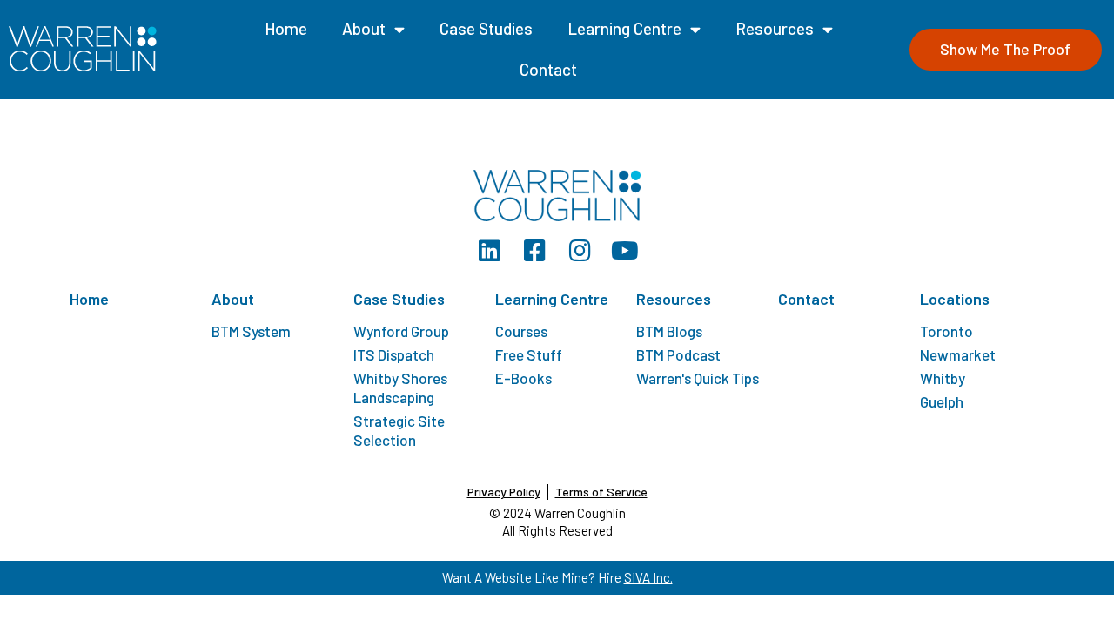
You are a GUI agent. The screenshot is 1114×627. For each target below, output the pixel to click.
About (364, 28)
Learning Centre (624, 28)
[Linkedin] (489, 251)
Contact (548, 69)
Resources (774, 28)
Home (286, 28)
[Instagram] (579, 251)
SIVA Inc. (648, 577)
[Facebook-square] (534, 251)
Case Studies (486, 28)
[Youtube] (625, 251)
